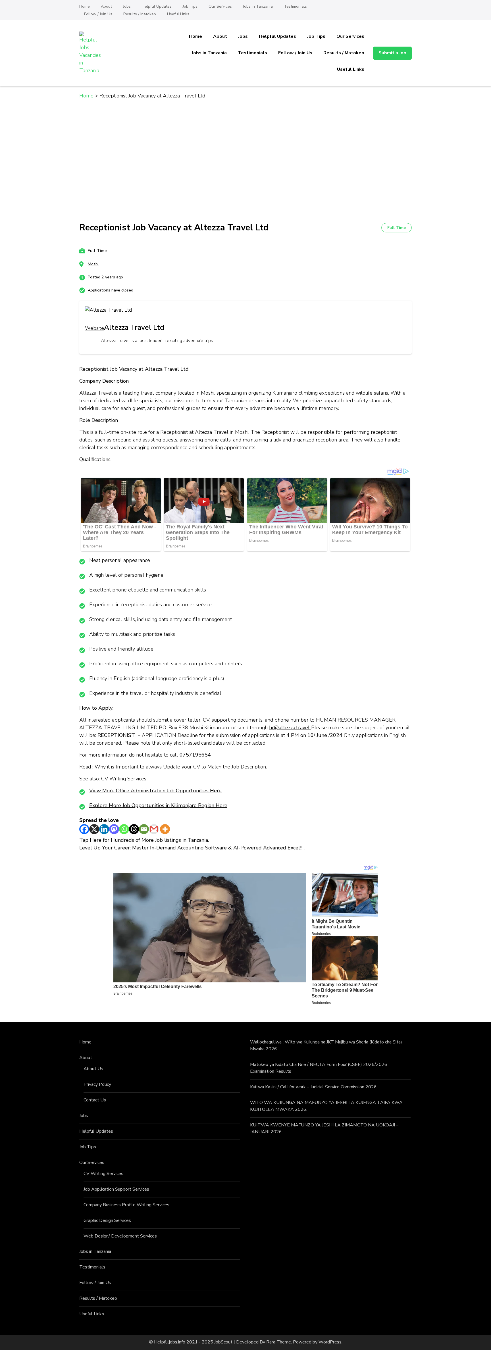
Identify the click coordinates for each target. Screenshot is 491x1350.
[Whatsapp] (124, 829)
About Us (93, 1069)
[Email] (144, 829)
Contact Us (95, 1100)
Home (84, 6)
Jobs (127, 6)
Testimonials (295, 6)
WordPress (330, 1342)
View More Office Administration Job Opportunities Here (155, 790)
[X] (94, 829)
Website (94, 328)
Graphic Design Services (107, 1220)
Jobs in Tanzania (258, 6)
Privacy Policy (97, 1084)
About (106, 6)
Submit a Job (392, 53)
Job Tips (190, 6)
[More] (165, 829)
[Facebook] (84, 829)
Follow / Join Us (98, 14)
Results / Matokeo (139, 14)
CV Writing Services (123, 778)
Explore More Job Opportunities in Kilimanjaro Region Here (158, 805)
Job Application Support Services (116, 1189)
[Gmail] (154, 829)
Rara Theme (278, 1342)
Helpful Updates (157, 6)
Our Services (220, 6)
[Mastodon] (114, 829)
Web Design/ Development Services (120, 1236)
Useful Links (178, 14)
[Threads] (134, 829)
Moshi (93, 264)
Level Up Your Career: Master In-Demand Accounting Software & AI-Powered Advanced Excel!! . (192, 847)
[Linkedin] (104, 829)
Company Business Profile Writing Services (126, 1205)
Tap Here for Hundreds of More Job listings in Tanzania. (144, 840)
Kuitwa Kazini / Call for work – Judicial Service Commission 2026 (313, 1087)
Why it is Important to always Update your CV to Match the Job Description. (181, 766)
